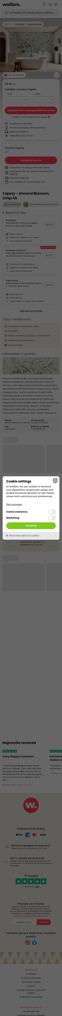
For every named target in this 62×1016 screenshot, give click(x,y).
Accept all (31, 525)
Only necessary (14, 504)
